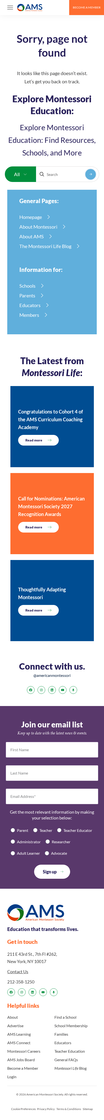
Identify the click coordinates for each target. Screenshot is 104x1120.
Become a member (87, 7)
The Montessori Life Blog (45, 246)
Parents (27, 295)
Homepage (30, 217)
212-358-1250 (20, 981)
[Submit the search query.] (90, 174)
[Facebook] (31, 690)
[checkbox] (52, 842)
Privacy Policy (46, 1109)
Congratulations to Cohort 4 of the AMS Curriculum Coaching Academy (50, 419)
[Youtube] (63, 690)
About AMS (31, 236)
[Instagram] (41, 690)
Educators (30, 305)
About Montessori (38, 227)
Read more (33, 440)
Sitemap (88, 1109)
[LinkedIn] (52, 690)
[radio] (19, 830)
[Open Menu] (10, 7)
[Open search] (63, 7)
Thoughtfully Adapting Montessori (42, 593)
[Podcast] (73, 690)
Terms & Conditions (68, 1109)
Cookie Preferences (23, 1109)
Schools (27, 286)
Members (29, 315)
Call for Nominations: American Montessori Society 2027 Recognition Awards (51, 506)
